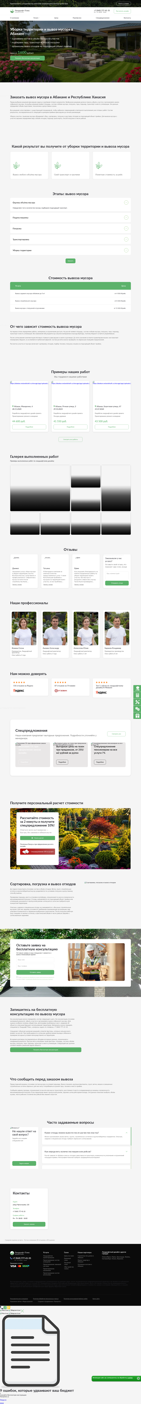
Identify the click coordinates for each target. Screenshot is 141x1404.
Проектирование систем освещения (51, 1261)
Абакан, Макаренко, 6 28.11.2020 (22, 407)
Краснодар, (120, 1257)
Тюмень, (127, 1257)
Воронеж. (120, 1259)
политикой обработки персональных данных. (39, 979)
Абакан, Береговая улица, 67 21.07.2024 (108, 407)
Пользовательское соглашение (19, 1299)
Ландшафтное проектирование (48, 1256)
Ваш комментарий (113, 573)
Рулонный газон (67, 1259)
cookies (130, 1378)
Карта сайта (96, 1299)
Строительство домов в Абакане (86, 1256)
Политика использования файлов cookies (75, 1299)
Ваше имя (21, 960)
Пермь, (114, 1257)
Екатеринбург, (106, 1259)
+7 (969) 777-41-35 (102, 10)
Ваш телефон (22, 966)
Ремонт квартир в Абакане (84, 1261)
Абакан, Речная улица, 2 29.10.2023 (65, 407)
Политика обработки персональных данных (46, 1299)
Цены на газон (69, 1256)
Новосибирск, (106, 1257)
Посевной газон (67, 1263)
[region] (86, 1148)
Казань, (114, 1259)
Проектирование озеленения (48, 1269)
